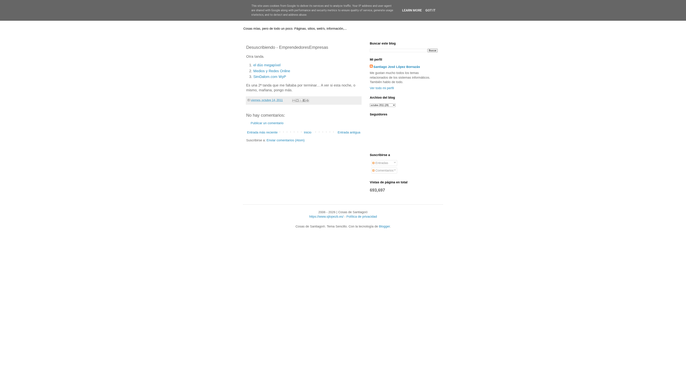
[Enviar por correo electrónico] (294, 100)
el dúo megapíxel (266, 65)
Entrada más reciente (262, 132)
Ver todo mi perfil (382, 88)
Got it (430, 10)
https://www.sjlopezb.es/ (326, 216)
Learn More (412, 10)
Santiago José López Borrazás (396, 67)
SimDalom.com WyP (269, 77)
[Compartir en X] (300, 100)
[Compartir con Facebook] (304, 100)
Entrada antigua (349, 132)
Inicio (307, 132)
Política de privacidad (361, 216)
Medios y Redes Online (271, 71)
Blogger (384, 226)
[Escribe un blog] (297, 100)
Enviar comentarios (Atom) (286, 140)
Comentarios (384, 170)
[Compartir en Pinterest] (307, 100)
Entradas (381, 163)
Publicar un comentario (267, 123)
